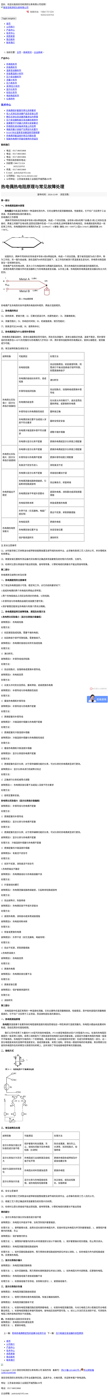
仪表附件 (10, 99)
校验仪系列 (11, 92)
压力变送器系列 (13, 77)
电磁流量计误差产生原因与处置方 (22, 129)
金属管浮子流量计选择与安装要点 (22, 123)
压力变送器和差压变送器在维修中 (22, 120)
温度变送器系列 (13, 70)
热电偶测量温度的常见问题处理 (21, 136)
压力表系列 (11, 83)
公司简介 (10, 27)
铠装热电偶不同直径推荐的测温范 (22, 139)
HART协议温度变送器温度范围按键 (23, 132)
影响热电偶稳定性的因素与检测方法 (29, 1333)
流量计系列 (11, 80)
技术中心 (10, 33)
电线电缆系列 (12, 96)
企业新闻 (38, 52)
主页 (19, 52)
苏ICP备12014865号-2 (71, 1370)
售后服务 (10, 39)
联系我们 (10, 42)
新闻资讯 (27, 52)
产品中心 (10, 30)
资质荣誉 (10, 36)
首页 (8, 24)
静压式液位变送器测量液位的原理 (22, 117)
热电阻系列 (11, 64)
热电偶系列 (11, 67)
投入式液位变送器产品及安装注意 (22, 114)
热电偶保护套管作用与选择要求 (21, 110)
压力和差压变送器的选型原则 (69, 1333)
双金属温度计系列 (14, 73)
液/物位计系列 (12, 86)
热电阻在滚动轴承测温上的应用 (21, 126)
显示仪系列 (11, 89)
